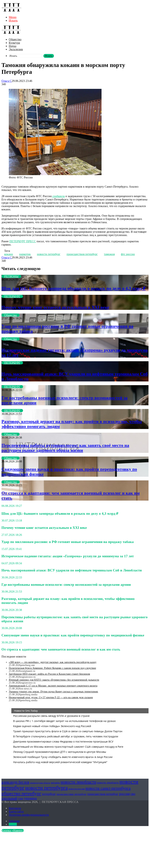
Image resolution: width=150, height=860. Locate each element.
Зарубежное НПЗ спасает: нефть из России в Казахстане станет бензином (49, 674)
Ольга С (6, 80)
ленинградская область (40, 783)
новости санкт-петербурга (108, 788)
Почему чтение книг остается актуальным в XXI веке (55, 307)
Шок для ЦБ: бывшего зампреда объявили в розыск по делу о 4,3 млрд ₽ (73, 288)
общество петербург (21, 793)
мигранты (55, 782)
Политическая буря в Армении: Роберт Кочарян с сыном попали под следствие (52, 668)
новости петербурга (46, 788)
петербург (49, 794)
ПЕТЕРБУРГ (12, 296)
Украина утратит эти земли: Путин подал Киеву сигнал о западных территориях (53, 691)
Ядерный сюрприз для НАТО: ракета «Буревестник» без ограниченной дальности (54, 679)
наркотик (25, 254)
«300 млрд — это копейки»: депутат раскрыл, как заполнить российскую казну (52, 662)
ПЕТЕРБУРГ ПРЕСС (22, 241)
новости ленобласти (78, 782)
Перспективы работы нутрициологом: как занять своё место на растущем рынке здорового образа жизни (65, 448)
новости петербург (48, 254)
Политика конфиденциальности (29, 814)
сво (132, 794)
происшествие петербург (72, 794)
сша (20, 798)
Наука (12, 46)
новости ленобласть (108, 782)
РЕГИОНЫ (11, 276)
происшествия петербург (82, 254)
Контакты (15, 808)
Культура (14, 42)
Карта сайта (16, 811)
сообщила (58, 196)
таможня (109, 254)
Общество (15, 39)
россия (124, 794)
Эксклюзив (16, 49)
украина (30, 798)
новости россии (76, 788)
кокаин (8, 254)
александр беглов (15, 782)
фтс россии (128, 254)
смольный (9, 798)
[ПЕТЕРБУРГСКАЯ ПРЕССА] (11, 10)
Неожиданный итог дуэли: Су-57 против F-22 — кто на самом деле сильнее (51, 697)
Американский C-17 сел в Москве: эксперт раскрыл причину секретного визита (53, 685)
